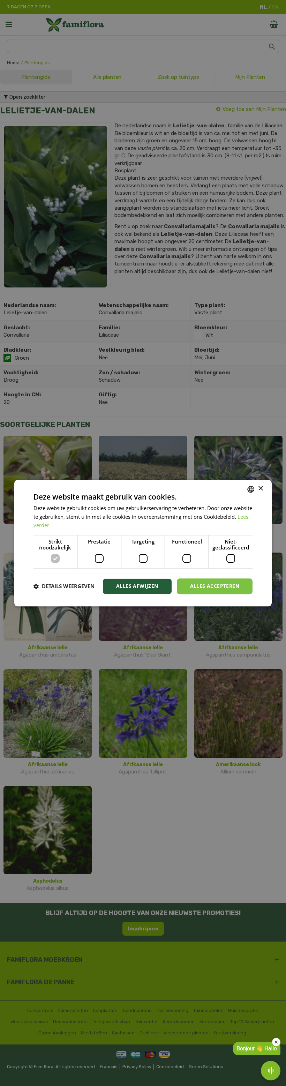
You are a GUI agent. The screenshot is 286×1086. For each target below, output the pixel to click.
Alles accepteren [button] (214, 586)
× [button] (260, 488)
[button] (64, 586)
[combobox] (250, 489)
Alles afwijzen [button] (137, 586)
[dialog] (143, 543)
